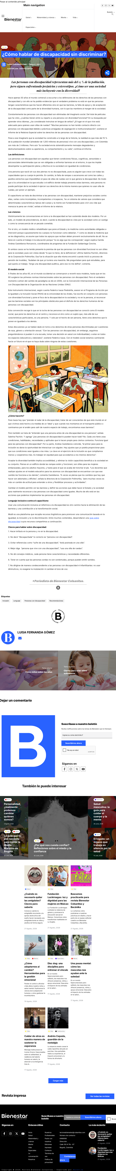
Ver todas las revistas (100, 1096)
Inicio (30, 1132)
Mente (63, 17)
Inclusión (5, 601)
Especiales (30, 27)
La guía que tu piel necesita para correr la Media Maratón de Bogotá (12, 843)
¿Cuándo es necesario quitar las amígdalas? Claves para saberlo (33, 901)
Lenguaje (16, 601)
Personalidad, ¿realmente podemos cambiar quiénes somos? (12, 811)
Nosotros (31, 1159)
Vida (74, 17)
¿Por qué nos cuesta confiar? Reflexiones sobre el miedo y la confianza (52, 848)
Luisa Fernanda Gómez (17, 64)
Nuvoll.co (78, 1170)
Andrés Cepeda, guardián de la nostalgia (57, 1039)
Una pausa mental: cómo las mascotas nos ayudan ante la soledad (81, 970)
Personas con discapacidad (35, 601)
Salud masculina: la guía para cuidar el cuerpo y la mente (102, 811)
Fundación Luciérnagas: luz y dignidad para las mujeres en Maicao (106, 1152)
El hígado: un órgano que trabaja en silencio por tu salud (102, 845)
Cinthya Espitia (26, 69)
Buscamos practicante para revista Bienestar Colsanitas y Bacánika (80, 901)
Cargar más (58, 1081)
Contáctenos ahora (68, 1158)
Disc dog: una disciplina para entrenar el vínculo (58, 966)
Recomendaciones (56, 601)
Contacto (48, 1150)
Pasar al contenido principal (12, 2)
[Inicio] (11, 20)
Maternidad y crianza (45, 17)
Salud (28, 17)
